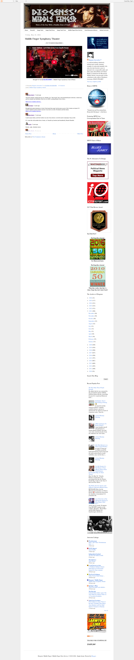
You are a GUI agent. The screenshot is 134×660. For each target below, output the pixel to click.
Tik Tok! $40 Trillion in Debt (96, 555)
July (90, 326)
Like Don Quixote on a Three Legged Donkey (101, 445)
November (92, 316)
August (91, 324)
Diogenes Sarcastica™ (95, 60)
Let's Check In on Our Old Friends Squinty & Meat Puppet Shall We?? (101, 501)
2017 (90, 353)
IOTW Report (93, 548)
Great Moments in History (91, 30)
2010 (90, 371)
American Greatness (94, 600)
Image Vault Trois (61, 30)
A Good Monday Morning (99, 416)
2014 (90, 360)
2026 (90, 298)
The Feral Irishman (94, 574)
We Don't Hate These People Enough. (96, 388)
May (90, 331)
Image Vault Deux (50, 30)
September (92, 321)
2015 (90, 358)
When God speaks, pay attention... (97, 587)
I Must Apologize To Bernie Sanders (100, 424)
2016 (90, 355)
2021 (90, 311)
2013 (90, 363)
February (91, 339)
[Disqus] (54, 111)
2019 (90, 347)
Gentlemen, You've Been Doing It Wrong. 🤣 (101, 402)
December (92, 313)
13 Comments (61, 85)
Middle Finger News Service (75, 30)
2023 (90, 306)
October (91, 318)
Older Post (80, 134)
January (91, 341)
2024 (90, 303)
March (91, 336)
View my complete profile (94, 81)
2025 (90, 300)
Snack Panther (92, 550)
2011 (90, 368)
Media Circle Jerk (104, 30)
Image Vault (40, 30)
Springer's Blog (93, 586)
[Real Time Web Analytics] (90, 636)
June (90, 329)
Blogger (94, 656)
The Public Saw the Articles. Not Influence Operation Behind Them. (98, 486)
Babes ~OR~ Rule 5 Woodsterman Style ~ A (97, 543)
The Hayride (92, 591)
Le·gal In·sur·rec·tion (95, 565)
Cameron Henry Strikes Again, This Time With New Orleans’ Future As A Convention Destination (97, 594)
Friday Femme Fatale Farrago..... (97, 576)
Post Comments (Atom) (38, 137)
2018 (90, 350)
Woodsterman (93, 541)
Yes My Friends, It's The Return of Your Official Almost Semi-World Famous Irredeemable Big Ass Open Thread (98, 470)
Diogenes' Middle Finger (96, 580)
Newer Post (28, 134)
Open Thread (92, 561)
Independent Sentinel (95, 554)
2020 (90, 345)
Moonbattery (92, 560)
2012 (90, 366)
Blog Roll (32, 30)
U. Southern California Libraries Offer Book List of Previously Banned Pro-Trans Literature (96, 568)
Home (26, 30)
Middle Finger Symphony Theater (37, 87)
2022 (90, 308)
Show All (106, 610)
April (90, 334)
